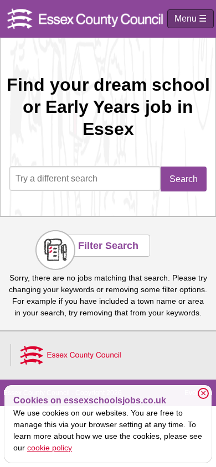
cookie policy (49, 447)
